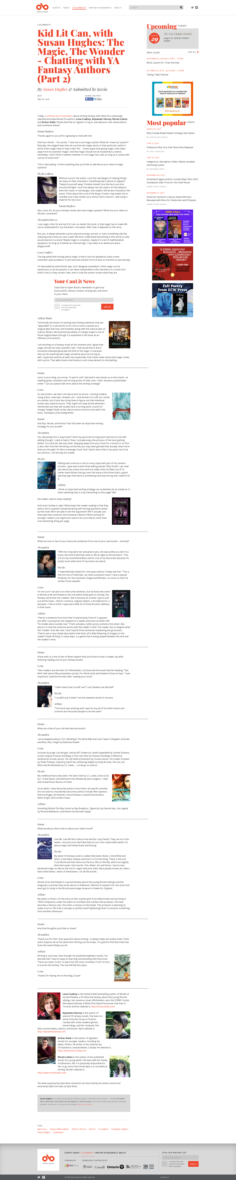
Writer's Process (79, 1129)
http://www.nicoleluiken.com (51, 1072)
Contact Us (164, 1177)
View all (192, 52)
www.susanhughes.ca (85, 1104)
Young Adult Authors (59, 1129)
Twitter (38, 1177)
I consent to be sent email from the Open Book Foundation (70, 307)
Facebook (43, 1177)
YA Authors (103, 1129)
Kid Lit (92, 1129)
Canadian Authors (119, 1129)
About (118, 7)
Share (89, 99)
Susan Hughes (55, 89)
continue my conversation (59, 115)
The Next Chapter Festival (177, 34)
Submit (181, 7)
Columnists (79, 7)
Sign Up (107, 307)
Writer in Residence (100, 7)
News (66, 7)
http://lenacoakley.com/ (103, 1006)
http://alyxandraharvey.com (51, 1031)
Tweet (98, 99)
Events (57, 7)
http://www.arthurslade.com (72, 1050)
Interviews (42, 1129)
